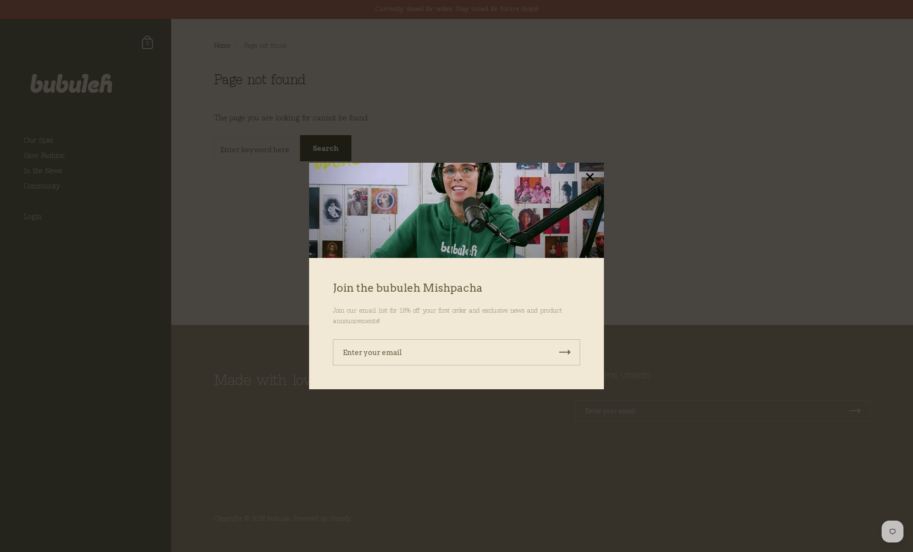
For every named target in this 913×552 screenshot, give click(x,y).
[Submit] (565, 352)
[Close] (589, 178)
